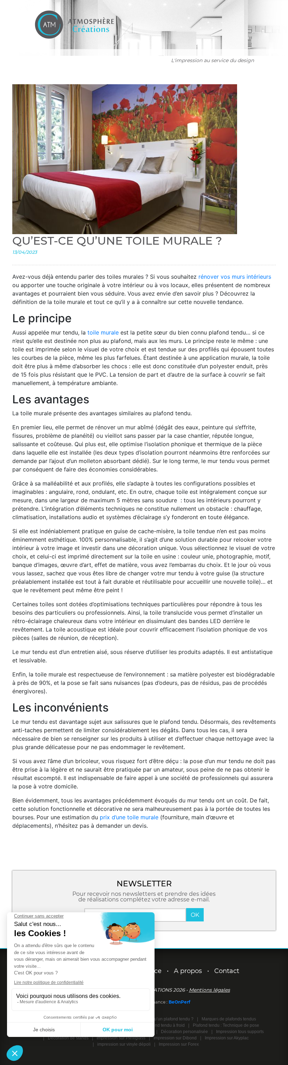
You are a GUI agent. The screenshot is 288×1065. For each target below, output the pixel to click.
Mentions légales (209, 990)
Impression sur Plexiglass (121, 1038)
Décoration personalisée (184, 1031)
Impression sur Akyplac (227, 1038)
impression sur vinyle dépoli (124, 1044)
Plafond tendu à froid (165, 1025)
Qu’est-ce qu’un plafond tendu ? (163, 1019)
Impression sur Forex (179, 1044)
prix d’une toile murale (129, 817)
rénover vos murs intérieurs (234, 276)
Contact (226, 971)
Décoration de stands (68, 1038)
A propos (188, 971)
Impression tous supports (240, 1031)
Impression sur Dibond (175, 1038)
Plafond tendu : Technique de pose (226, 1025)
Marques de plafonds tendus (229, 1019)
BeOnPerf (179, 1002)
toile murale (103, 332)
